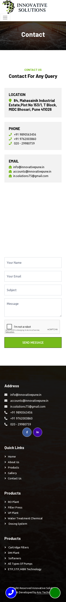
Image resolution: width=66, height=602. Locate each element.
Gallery (12, 473)
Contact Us (14, 478)
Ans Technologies (48, 592)
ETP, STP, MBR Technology (24, 569)
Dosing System (17, 523)
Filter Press (15, 507)
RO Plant (13, 501)
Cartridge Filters (18, 547)
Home (12, 456)
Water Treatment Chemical (25, 518)
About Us (13, 462)
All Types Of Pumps (20, 563)
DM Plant (13, 552)
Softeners (14, 558)
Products (13, 467)
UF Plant (13, 512)
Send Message (33, 342)
